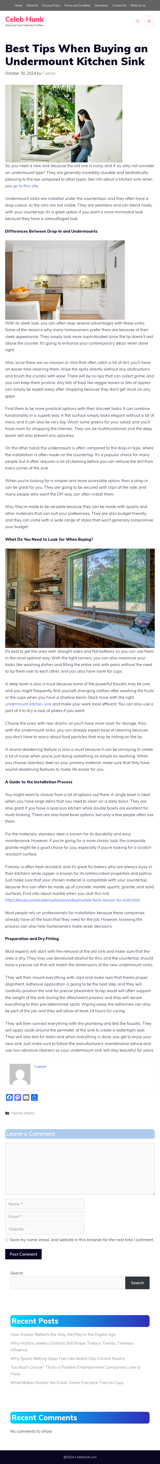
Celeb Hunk (24, 19)
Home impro (22, 1112)
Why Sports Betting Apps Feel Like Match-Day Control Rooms (67, 1358)
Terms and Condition (77, 5)
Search (16, 1273)
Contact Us (119, 5)
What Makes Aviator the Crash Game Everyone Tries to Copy (67, 1382)
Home (18, 5)
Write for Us (138, 5)
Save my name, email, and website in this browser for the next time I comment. (82, 1239)
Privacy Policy (51, 5)
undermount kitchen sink (28, 703)
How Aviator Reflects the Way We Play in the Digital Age (63, 1334)
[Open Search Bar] (138, 21)
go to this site (25, 185)
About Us (32, 5)
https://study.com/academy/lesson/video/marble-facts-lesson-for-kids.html (72, 900)
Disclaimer (101, 5)
